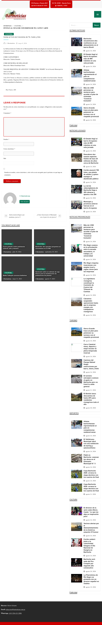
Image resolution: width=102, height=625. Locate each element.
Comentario (7, 113)
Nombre (6, 139)
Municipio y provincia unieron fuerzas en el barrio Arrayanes (91, 205)
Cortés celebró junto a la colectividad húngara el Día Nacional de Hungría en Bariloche (89, 545)
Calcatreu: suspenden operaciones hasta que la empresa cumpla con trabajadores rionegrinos (91, 305)
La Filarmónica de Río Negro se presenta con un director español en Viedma (91, 579)
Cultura (17, 26)
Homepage (7, 26)
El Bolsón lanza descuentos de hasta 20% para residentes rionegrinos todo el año (91, 399)
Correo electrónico (9, 149)
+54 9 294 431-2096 (15, 613)
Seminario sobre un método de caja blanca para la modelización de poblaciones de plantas (47, 273)
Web (4, 158)
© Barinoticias (11, 43)
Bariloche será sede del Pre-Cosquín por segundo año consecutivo (89, 563)
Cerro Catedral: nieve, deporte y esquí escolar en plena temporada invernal (90, 348)
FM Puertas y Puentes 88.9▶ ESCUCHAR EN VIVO (39, 4)
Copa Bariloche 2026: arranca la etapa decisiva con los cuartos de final (91, 474)
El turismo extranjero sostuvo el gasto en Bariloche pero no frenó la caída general (91, 381)
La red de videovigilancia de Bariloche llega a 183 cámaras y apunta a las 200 (91, 190)
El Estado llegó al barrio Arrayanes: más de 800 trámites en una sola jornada (90, 58)
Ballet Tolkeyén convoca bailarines (15, 275)
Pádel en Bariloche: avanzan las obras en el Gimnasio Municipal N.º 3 (91, 459)
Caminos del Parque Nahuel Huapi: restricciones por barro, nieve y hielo (91, 364)
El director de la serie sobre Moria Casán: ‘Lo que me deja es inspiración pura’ (91, 512)
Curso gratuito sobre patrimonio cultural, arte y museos (14, 247)
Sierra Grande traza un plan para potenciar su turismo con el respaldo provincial (91, 112)
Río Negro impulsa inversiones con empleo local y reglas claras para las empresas (91, 267)
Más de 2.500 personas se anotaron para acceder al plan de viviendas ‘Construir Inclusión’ (91, 94)
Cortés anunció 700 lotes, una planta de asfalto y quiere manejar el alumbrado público (91, 174)
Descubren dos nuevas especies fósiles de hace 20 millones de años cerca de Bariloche (91, 158)
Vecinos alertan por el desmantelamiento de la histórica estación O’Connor (91, 528)
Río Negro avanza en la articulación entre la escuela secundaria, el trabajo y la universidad (91, 250)
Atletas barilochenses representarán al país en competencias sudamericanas (90, 75)
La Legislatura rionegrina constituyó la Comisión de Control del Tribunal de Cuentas (89, 285)
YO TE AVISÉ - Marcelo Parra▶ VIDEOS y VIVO (61, 4)
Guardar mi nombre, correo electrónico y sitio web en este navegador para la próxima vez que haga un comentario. (33, 173)
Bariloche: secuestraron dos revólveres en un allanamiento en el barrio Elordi (91, 43)
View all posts (25, 201)
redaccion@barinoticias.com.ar (15, 609)
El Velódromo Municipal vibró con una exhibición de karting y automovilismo (91, 443)
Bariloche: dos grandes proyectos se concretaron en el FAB (48, 247)
